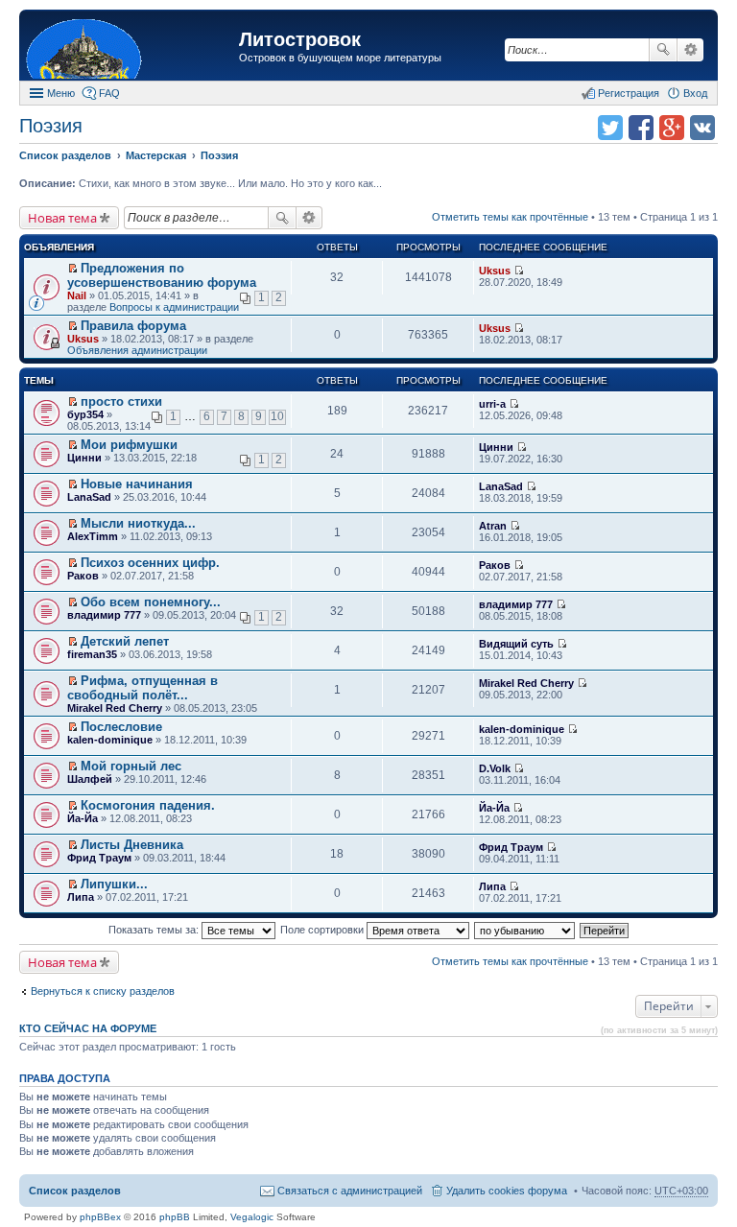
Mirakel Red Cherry (114, 708)
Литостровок (300, 39)
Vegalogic (251, 1217)
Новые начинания (137, 484)
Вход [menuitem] (695, 93)
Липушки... (114, 884)
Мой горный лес (131, 766)
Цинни (84, 457)
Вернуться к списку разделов (103, 991)
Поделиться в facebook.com (641, 127)
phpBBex (100, 1217)
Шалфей (89, 779)
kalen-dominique (110, 739)
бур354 (85, 414)
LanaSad (89, 497)
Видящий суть (516, 643)
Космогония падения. (148, 805)
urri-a (492, 404)
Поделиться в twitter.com (610, 127)
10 (277, 416)
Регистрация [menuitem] (628, 93)
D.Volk (495, 768)
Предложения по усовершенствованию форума (161, 275)
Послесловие (121, 727)
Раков (83, 575)
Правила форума (133, 326)
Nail (76, 295)
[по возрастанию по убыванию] (525, 929)
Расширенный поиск (690, 49)
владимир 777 (104, 615)
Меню (61, 93)
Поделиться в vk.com (702, 127)
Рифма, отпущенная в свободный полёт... (142, 687)
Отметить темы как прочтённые (510, 217)
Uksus (495, 270)
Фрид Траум (99, 857)
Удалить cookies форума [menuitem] (506, 1190)
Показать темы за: (155, 929)
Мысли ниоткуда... (138, 523)
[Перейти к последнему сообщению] (518, 270)
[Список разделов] (131, 47)
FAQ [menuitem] (109, 93)
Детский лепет (125, 641)
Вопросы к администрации (174, 307)
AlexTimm (92, 536)
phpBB (174, 1217)
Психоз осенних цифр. (150, 562)
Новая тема (62, 217)
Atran (493, 525)
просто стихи (121, 401)
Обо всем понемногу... (151, 602)
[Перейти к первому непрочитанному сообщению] (72, 268)
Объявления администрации (137, 350)
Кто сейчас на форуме (87, 1028)
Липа (80, 897)
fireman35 (92, 654)
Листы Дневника (132, 845)
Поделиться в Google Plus (671, 127)
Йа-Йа (82, 818)
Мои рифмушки (129, 444)
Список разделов (75, 1190)
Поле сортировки (323, 929)
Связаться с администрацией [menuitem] (349, 1190)
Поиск (663, 49)
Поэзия (51, 125)
